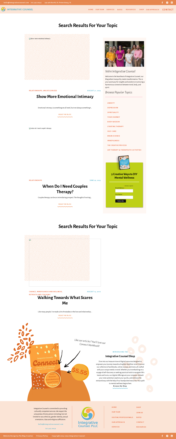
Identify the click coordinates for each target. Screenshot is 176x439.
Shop (141, 9)
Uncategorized (50, 90)
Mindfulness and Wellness (49, 291)
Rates (120, 9)
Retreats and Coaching (40, 294)
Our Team (100, 9)
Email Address (120, 188)
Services (110, 9)
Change (32, 291)
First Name (119, 194)
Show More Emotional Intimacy (65, 96)
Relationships (35, 90)
